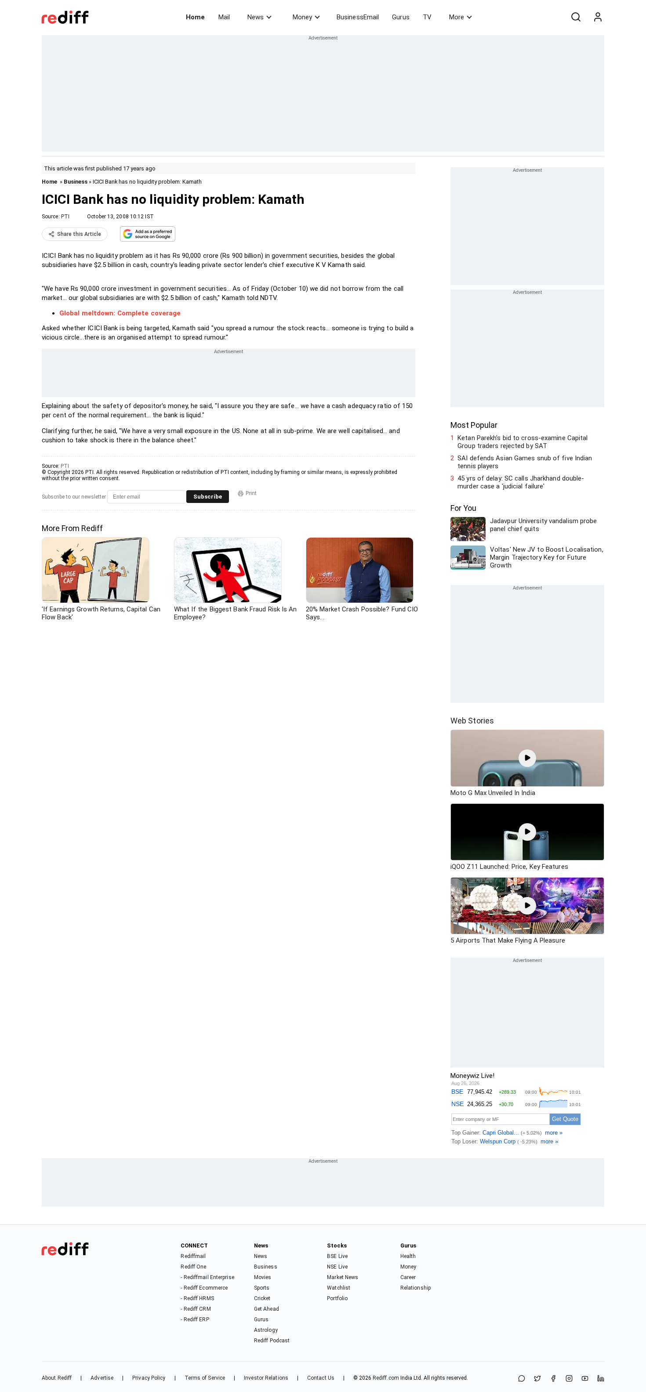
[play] (527, 758)
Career (408, 1277)
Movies (263, 1277)
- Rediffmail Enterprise (207, 1277)
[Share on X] (537, 1379)
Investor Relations (266, 1378)
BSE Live (337, 1256)
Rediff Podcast (272, 1341)
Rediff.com (386, 1378)
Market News (342, 1277)
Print (251, 493)
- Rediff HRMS (197, 1298)
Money (302, 17)
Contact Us (320, 1378)
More (456, 17)
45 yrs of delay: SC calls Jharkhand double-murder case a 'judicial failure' (520, 482)
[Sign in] (597, 17)
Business (75, 181)
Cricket (262, 1298)
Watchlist (338, 1288)
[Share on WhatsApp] (521, 1379)
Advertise (102, 1378)
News (255, 17)
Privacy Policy (148, 1378)
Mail (224, 17)
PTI (65, 216)
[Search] (575, 17)
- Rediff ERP (195, 1319)
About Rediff (57, 1378)
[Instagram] (569, 1379)
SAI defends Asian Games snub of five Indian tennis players (524, 462)
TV (427, 17)
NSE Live (337, 1267)
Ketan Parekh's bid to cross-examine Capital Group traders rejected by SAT (522, 442)
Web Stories (472, 720)
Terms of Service (205, 1378)
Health (408, 1256)
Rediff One (193, 1267)
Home (195, 17)
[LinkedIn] (600, 1379)
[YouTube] (584, 1379)
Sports (262, 1288)
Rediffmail (193, 1256)
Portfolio (337, 1298)
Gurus (401, 17)
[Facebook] (553, 1379)
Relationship (415, 1288)
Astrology (266, 1330)
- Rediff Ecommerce (204, 1288)
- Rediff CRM (195, 1309)
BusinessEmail (358, 17)
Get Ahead (266, 1309)
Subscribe (207, 496)
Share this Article (79, 234)
